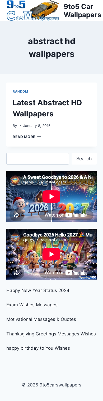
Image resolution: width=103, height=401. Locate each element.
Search (84, 158)
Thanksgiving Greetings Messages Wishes (51, 333)
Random (20, 91)
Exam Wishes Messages (32, 304)
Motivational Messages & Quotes (41, 319)
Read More (27, 137)
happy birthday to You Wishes (38, 348)
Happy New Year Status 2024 (37, 290)
